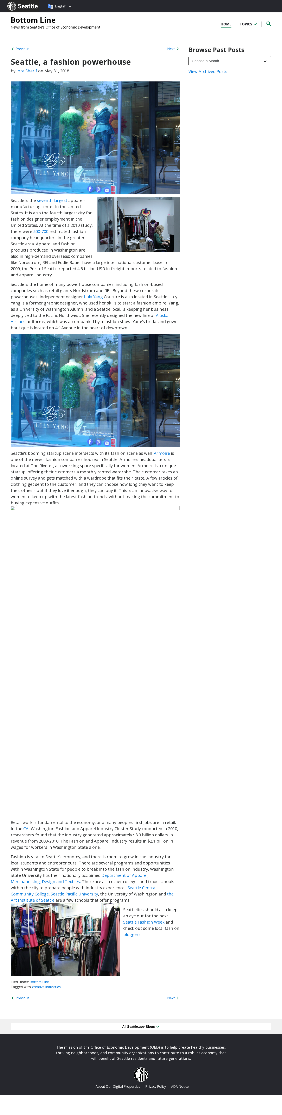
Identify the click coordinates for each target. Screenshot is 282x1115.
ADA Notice (180, 1086)
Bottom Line (33, 20)
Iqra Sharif (27, 71)
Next (171, 49)
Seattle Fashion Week (144, 922)
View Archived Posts (207, 71)
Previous (22, 49)
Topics (246, 24)
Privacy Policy (155, 1086)
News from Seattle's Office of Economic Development (56, 27)
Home (226, 24)
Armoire (162, 453)
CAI (26, 828)
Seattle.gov (16, 2)
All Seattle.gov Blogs (139, 1026)
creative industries (46, 987)
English (60, 6)
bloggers (132, 934)
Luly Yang (93, 297)
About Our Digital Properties (118, 1086)
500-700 (41, 231)
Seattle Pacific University (74, 894)
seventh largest (52, 200)
